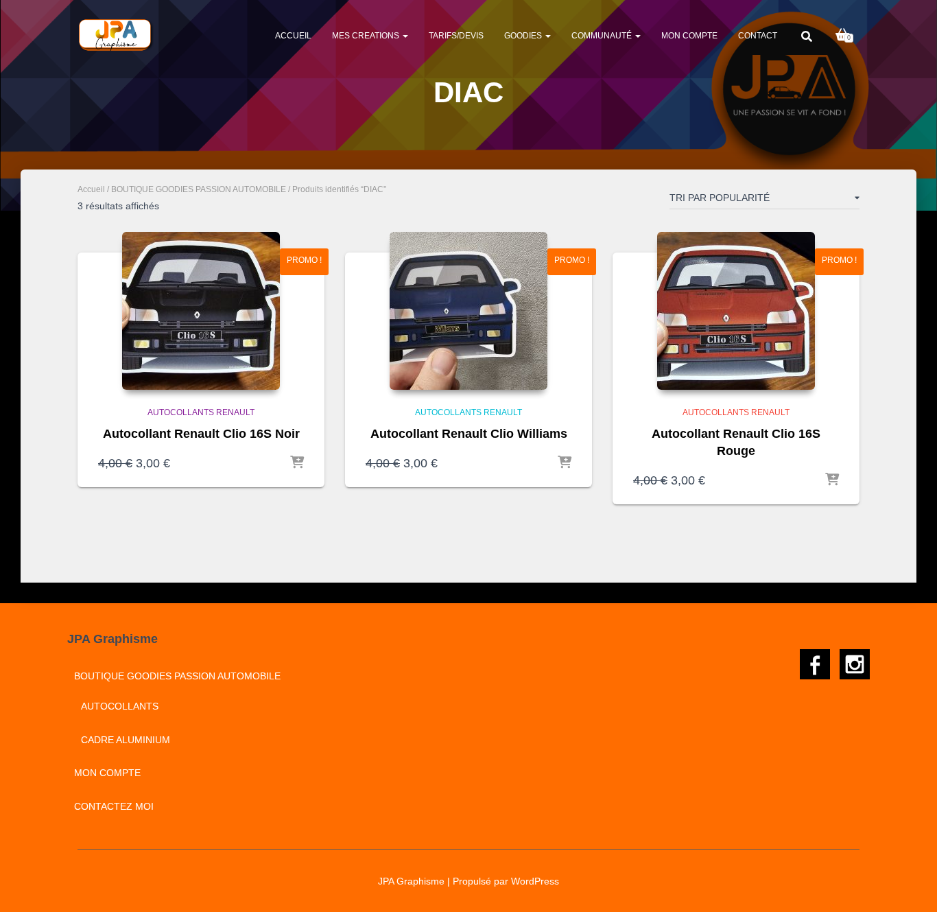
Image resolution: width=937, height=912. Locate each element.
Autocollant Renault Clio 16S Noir (201, 434)
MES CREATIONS (366, 35)
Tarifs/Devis (456, 35)
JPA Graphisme (411, 881)
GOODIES (524, 35)
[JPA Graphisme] (116, 35)
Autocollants (119, 706)
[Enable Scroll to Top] (909, 884)
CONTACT (757, 35)
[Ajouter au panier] (297, 463)
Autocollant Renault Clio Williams (468, 434)
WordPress (535, 881)
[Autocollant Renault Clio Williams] (468, 311)
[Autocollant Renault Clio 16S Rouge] (736, 311)
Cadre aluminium (125, 739)
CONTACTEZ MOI (114, 806)
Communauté (602, 35)
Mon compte (689, 35)
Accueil (293, 35)
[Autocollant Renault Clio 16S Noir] (201, 311)
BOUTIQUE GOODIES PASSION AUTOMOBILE (198, 189)
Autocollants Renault (200, 412)
